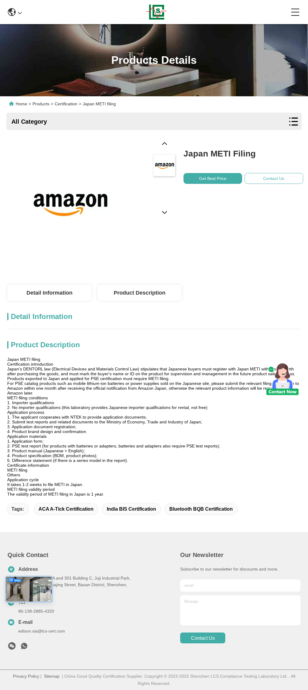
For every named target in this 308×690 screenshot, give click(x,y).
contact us (203, 638)
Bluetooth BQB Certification (201, 509)
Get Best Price (212, 178)
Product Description (139, 293)
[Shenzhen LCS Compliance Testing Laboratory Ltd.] (156, 12)
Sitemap (52, 676)
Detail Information (49, 293)
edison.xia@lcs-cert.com (41, 631)
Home (21, 103)
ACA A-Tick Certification (66, 509)
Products (40, 103)
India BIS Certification (131, 509)
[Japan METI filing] (69, 202)
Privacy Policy (26, 676)
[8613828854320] (24, 647)
